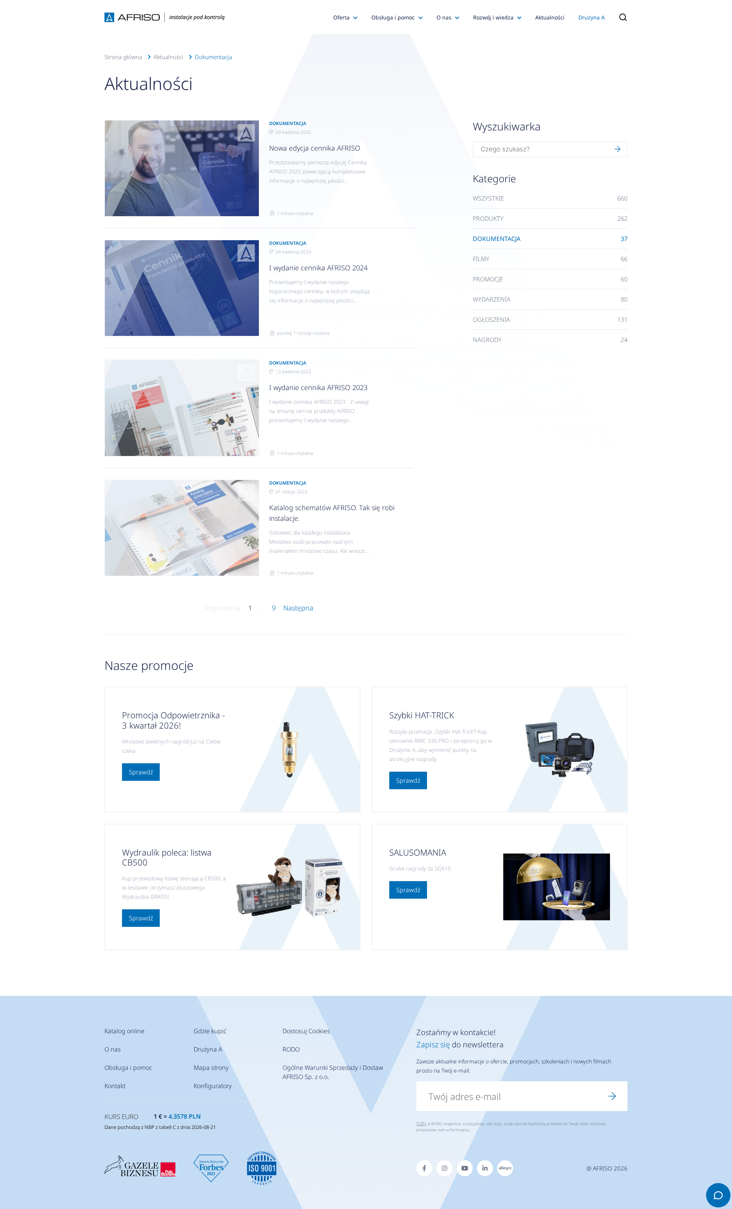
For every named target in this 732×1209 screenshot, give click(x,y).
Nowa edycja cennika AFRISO (314, 148)
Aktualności (550, 17)
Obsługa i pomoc (393, 17)
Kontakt (114, 1086)
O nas (444, 17)
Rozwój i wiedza (493, 17)
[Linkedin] (485, 1168)
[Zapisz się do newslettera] (612, 1096)
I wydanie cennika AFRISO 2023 (318, 387)
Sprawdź (141, 772)
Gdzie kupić (210, 1031)
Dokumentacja (213, 57)
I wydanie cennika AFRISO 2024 (318, 267)
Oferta (341, 17)
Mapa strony (211, 1067)
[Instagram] (445, 1168)
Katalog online (124, 1031)
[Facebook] (424, 1168)
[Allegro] (505, 1168)
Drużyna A (591, 17)
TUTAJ (421, 1123)
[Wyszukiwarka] (620, 17)
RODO (291, 1049)
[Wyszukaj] (617, 149)
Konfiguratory (213, 1086)
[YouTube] (465, 1168)
